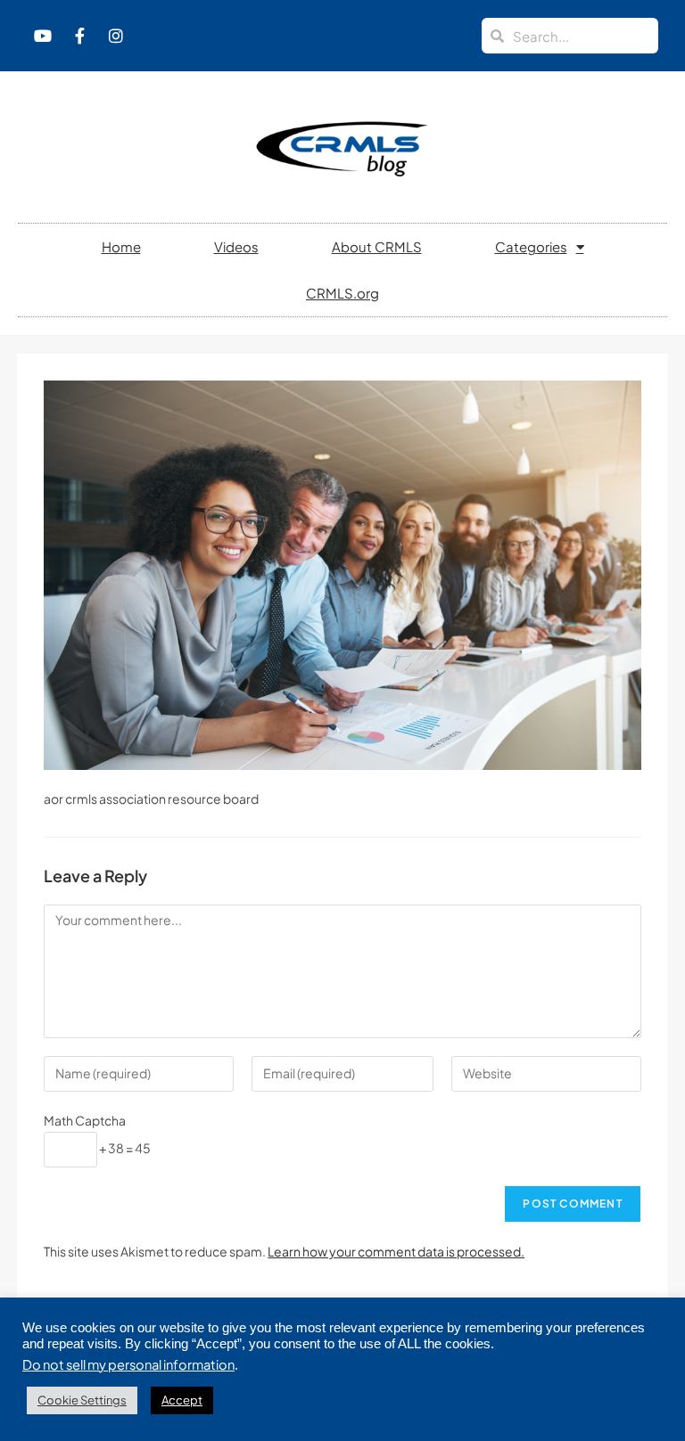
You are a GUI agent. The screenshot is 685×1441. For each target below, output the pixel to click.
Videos (236, 246)
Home (121, 246)
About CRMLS (377, 246)
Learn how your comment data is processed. (396, 1251)
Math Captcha (85, 1120)
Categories (531, 246)
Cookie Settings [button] (82, 1400)
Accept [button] (181, 1400)
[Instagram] (116, 36)
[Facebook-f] (79, 36)
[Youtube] (43, 36)
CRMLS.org (342, 292)
